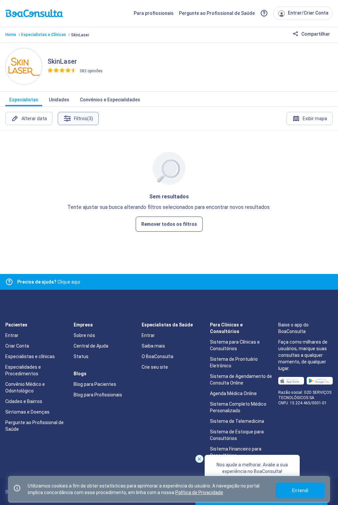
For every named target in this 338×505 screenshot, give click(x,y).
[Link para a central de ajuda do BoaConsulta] (264, 13)
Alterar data (34, 118)
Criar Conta (17, 346)
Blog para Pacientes (95, 384)
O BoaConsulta (157, 356)
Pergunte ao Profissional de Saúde (217, 13)
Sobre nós (84, 335)
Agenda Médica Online (233, 393)
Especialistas (23, 99)
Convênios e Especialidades (110, 99)
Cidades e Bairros (23, 401)
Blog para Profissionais (98, 394)
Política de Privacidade (199, 492)
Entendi (300, 490)
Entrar (11, 335)
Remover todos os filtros (169, 224)
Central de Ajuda (91, 346)
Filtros (83, 118)
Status (81, 356)
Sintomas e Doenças (27, 412)
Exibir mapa (315, 118)
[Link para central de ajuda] (9, 282)
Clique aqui (48, 282)
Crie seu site (155, 367)
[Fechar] (199, 459)
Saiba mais (153, 346)
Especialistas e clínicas (30, 356)
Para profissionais (154, 13)
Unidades (59, 99)
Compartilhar (315, 34)
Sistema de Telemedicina (237, 421)
